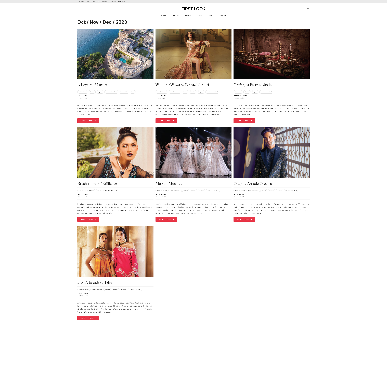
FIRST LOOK (83, 96)
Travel (132, 92)
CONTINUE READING (88, 120)
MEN (87, 1)
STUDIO (113, 1)
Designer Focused (162, 190)
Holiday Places (83, 92)
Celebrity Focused (162, 92)
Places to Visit (124, 92)
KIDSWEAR (105, 1)
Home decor (238, 92)
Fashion (163, 15)
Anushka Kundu (240, 96)
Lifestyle (176, 15)
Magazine (223, 15)
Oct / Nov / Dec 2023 (111, 92)
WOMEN (81, 1)
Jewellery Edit (82, 190)
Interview (188, 15)
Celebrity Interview (175, 92)
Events (211, 15)
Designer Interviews (175, 190)
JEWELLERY (95, 1)
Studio (200, 15)
